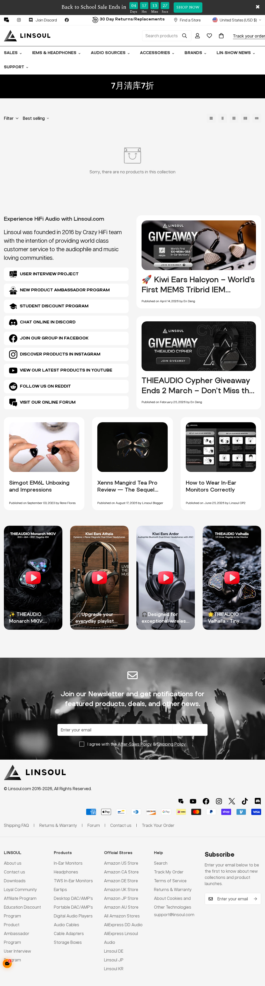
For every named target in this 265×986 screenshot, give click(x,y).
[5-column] (256, 118)
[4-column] (245, 118)
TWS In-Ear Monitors (73, 880)
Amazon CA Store (121, 871)
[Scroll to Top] (255, 958)
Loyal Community (20, 889)
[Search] (184, 35)
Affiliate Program (20, 898)
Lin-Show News (234, 53)
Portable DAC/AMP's (73, 907)
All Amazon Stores (122, 915)
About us (12, 863)
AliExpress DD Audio (123, 924)
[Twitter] (232, 801)
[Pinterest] (6, 20)
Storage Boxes (68, 942)
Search (160, 863)
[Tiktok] (244, 801)
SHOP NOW (188, 7)
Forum (93, 825)
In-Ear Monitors (68, 863)
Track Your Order (158, 825)
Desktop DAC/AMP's (73, 898)
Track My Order (168, 871)
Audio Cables (66, 924)
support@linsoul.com (174, 914)
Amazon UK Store (121, 889)
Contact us (14, 871)
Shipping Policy (171, 744)
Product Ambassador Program (16, 933)
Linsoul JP (113, 959)
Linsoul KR (113, 968)
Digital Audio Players (73, 915)
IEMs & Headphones (54, 53)
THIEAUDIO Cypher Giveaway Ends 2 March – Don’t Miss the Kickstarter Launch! (198, 390)
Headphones (66, 871)
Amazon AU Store (121, 907)
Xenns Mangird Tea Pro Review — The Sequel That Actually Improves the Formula (127, 493)
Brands (193, 53)
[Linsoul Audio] (27, 35)
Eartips (60, 889)
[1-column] (211, 118)
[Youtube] (193, 801)
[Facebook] (67, 20)
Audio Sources (108, 53)
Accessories (155, 53)
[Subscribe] (255, 899)
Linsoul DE (113, 951)
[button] (221, 36)
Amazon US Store (121, 863)
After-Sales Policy (135, 744)
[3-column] (234, 118)
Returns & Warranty (173, 889)
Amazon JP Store (121, 898)
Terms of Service (170, 880)
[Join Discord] (257, 801)
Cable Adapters (69, 933)
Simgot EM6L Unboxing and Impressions (39, 486)
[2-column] (222, 118)
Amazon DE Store (121, 880)
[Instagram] (19, 20)
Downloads (15, 880)
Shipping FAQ (16, 825)
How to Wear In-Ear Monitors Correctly (211, 486)
